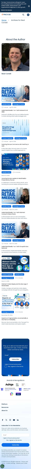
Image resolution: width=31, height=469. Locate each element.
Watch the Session (6, 10)
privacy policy (17, 364)
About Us (4, 410)
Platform (4, 404)
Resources (5, 407)
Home (4, 20)
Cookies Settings (10, 463)
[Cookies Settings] (2, 466)
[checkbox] (15, 366)
